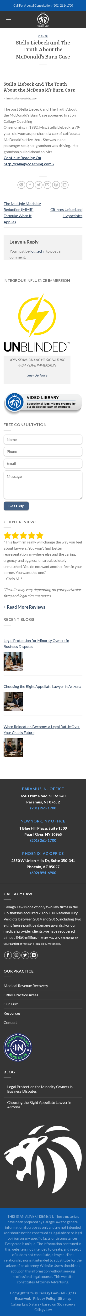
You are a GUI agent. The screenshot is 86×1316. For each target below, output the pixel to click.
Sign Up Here (37, 375)
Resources (12, 1013)
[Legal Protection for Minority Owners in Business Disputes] (13, 661)
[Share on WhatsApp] (21, 185)
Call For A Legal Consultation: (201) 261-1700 (43, 5)
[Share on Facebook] (30, 185)
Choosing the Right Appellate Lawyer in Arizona (42, 686)
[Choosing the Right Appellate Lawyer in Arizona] (13, 701)
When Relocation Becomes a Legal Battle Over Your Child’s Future (42, 729)
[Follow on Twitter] (25, 955)
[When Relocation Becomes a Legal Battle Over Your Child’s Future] (13, 747)
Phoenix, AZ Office (43, 853)
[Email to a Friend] (47, 185)
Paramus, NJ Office (43, 788)
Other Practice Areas (21, 995)
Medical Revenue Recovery (26, 985)
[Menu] (8, 19)
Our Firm (11, 1004)
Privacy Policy (44, 1298)
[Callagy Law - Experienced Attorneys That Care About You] (43, 19)
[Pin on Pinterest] (56, 185)
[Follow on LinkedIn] (34, 955)
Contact (10, 1022)
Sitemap (64, 1298)
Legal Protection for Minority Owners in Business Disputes (36, 643)
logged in (37, 251)
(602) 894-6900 (43, 872)
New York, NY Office (43, 821)
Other (43, 36)
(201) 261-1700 (43, 808)
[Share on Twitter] (39, 185)
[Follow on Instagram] (17, 955)
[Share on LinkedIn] (65, 185)
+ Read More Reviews (24, 607)
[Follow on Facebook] (8, 955)
